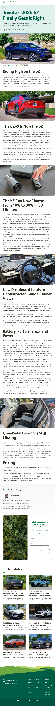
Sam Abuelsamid (10, 29)
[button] (50, 1)
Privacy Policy (22, 704)
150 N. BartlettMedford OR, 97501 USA (48, 693)
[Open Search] (47, 1)
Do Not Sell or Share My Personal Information (35, 704)
